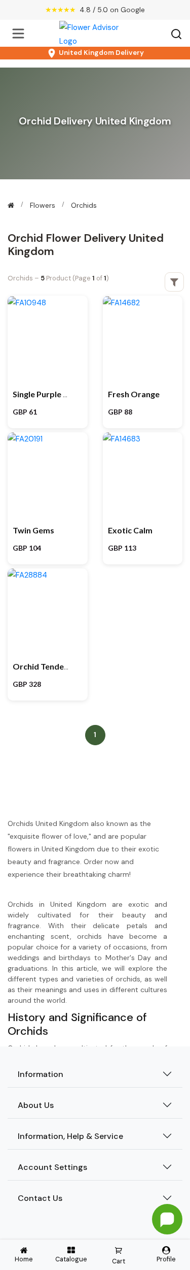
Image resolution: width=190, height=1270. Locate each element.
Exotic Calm (130, 530)
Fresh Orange (134, 394)
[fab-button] (167, 1219)
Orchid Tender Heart (52, 666)
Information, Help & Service (70, 1136)
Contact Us (40, 1198)
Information (40, 1074)
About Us (36, 1105)
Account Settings (52, 1167)
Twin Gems (33, 530)
